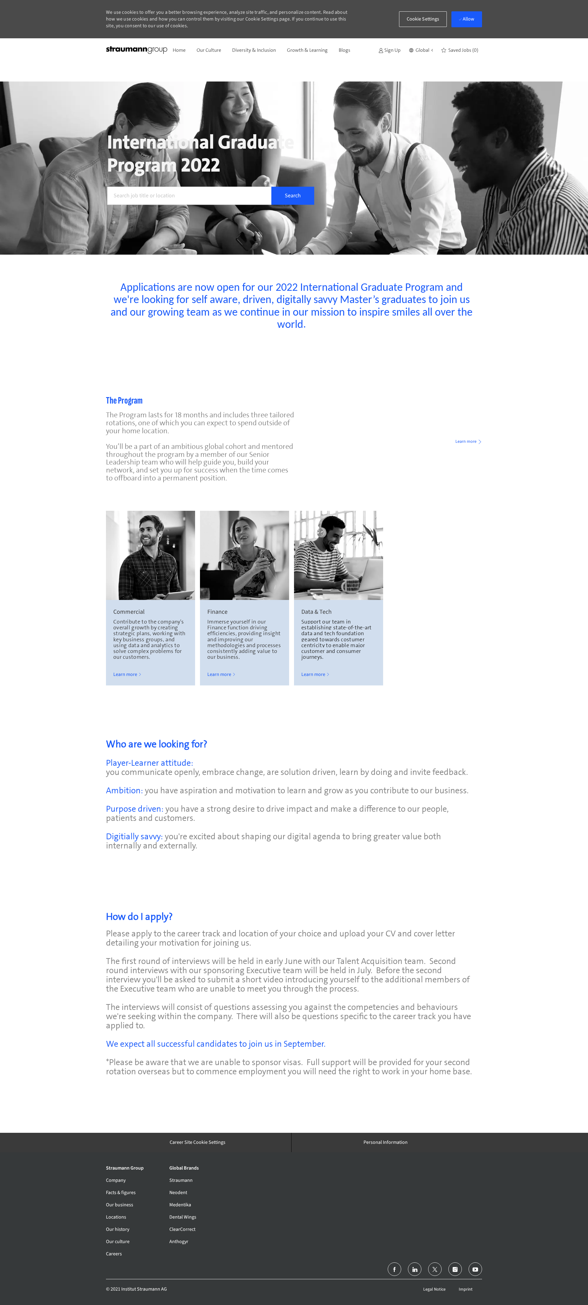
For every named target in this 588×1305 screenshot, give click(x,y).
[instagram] (455, 1269)
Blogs (344, 50)
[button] (421, 50)
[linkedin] (414, 1269)
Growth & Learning (307, 50)
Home (179, 50)
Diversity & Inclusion (254, 50)
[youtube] (475, 1269)
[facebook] (394, 1269)
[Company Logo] (136, 50)
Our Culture (209, 50)
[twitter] (435, 1269)
